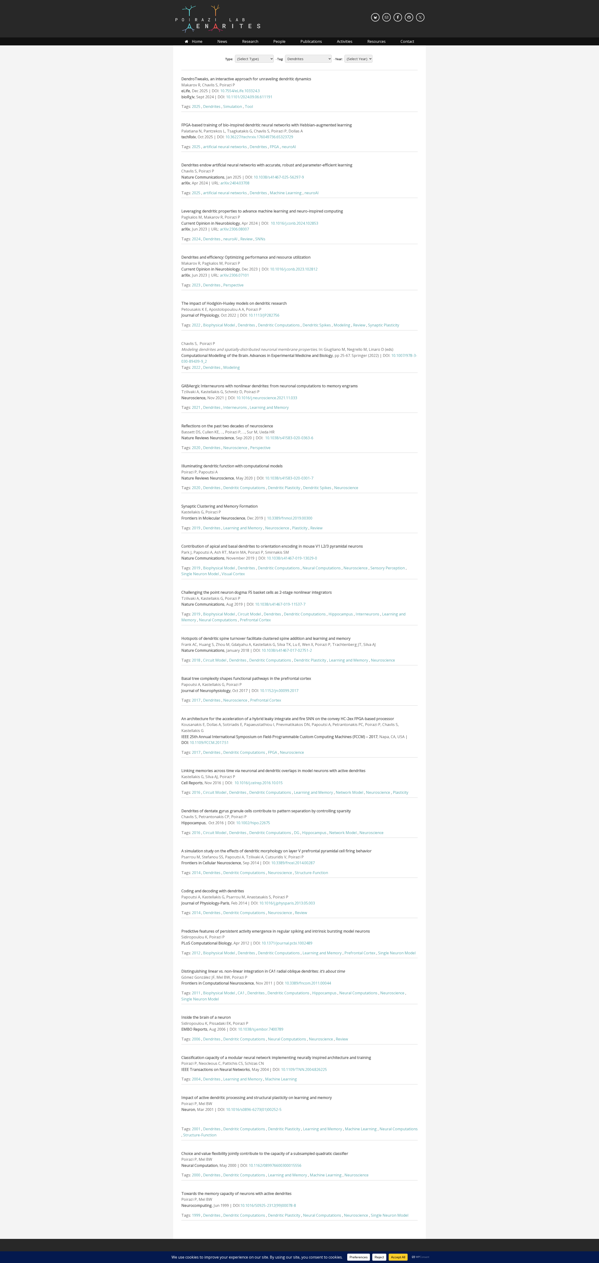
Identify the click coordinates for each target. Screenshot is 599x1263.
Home (197, 41)
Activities (344, 41)
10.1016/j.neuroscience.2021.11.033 (266, 397)
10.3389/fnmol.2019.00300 (289, 518)
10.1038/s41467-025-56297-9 (279, 177)
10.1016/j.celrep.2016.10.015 (258, 782)
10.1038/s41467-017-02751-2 (287, 650)
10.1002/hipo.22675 (253, 822)
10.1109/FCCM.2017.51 (209, 742)
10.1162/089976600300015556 (275, 1165)
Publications (311, 41)
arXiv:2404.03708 (234, 183)
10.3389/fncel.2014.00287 (293, 862)
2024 (196, 239)
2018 (196, 660)
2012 (196, 952)
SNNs (260, 239)
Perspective (233, 285)
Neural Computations (322, 568)
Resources (376, 41)
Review (246, 239)
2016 (196, 792)
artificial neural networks (225, 146)
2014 (196, 872)
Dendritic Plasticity (284, 487)
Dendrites (211, 106)
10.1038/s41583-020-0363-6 (289, 437)
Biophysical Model (219, 325)
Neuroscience (235, 447)
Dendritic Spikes (317, 325)
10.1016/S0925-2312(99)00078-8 (268, 1205)
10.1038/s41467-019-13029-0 (292, 558)
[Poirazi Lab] (217, 19)
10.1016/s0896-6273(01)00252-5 (253, 1109)
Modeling (342, 325)
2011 (196, 993)
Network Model (349, 792)
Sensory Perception (387, 568)
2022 (196, 325)
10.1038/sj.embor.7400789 (260, 1029)
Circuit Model (249, 614)
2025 (196, 106)
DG (296, 832)
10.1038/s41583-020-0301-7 (289, 478)
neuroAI (289, 146)
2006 (196, 1039)
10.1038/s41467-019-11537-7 (280, 604)
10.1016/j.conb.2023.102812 (294, 269)
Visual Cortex (233, 573)
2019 (196, 528)
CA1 (241, 993)
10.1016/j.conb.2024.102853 (294, 223)
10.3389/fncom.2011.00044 (308, 983)
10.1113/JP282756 (263, 315)
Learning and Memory (269, 407)
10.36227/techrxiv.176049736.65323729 (259, 136)
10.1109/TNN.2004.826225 (304, 1069)
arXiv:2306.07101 (234, 275)
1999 (196, 1215)
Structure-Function (311, 872)
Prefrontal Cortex (255, 619)
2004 (196, 1079)
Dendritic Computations (279, 325)
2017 (196, 700)
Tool (249, 106)
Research (250, 41)
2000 (196, 1175)
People (279, 41)
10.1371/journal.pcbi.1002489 (287, 943)
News (222, 41)
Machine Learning (286, 192)
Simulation (232, 106)
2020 (196, 447)
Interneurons (235, 407)
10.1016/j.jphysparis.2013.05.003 (287, 903)
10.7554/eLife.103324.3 (240, 90)
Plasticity (299, 528)
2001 (196, 1128)
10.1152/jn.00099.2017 (279, 690)
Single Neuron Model (200, 573)
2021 (196, 407)
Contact (407, 41)
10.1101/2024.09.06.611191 (249, 96)
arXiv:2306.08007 (234, 229)
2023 (196, 285)
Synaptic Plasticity (383, 325)
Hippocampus (341, 614)
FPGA (274, 146)
